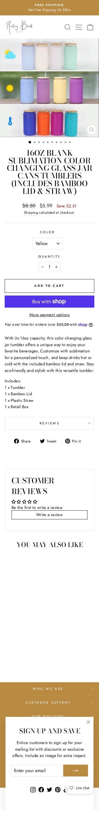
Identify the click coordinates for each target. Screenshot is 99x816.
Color (47, 232)
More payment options (49, 315)
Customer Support (48, 702)
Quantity (49, 256)
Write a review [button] (49, 515)
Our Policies (48, 716)
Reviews (50, 423)
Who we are (48, 688)
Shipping (31, 212)
